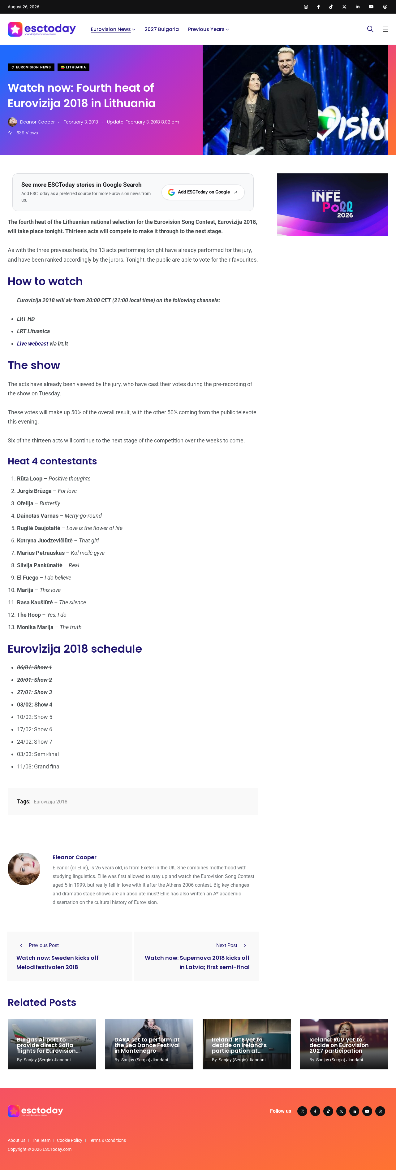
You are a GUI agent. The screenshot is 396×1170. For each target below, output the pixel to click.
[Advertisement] (332, 289)
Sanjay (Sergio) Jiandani (47, 1059)
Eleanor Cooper (75, 857)
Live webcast (32, 343)
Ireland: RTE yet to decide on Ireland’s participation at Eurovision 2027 (239, 1048)
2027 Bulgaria (161, 29)
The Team (41, 1140)
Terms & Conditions (107, 1140)
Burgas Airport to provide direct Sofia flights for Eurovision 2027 (46, 1048)
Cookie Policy (69, 1140)
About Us (16, 1140)
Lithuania (75, 67)
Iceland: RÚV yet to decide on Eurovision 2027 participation (339, 1045)
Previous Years (206, 29)
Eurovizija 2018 (50, 802)
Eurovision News (111, 29)
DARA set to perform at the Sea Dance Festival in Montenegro (147, 1045)
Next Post (226, 945)
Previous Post (44, 945)
